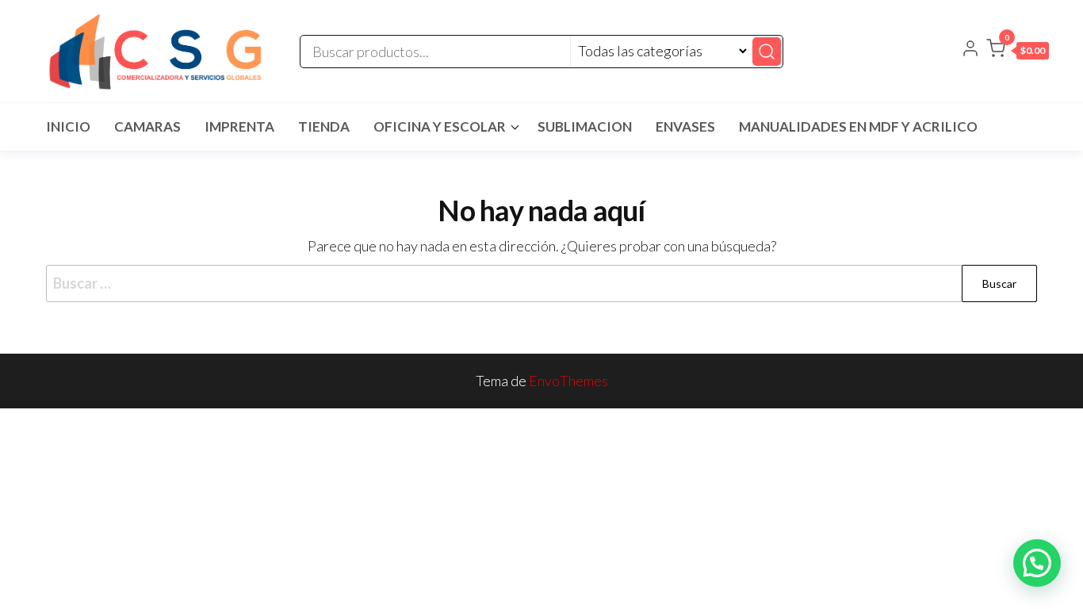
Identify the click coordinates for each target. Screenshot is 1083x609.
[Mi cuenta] (970, 50)
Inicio (68, 126)
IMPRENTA (239, 126)
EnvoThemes (568, 380)
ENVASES (685, 126)
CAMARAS (147, 126)
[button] (1017, 51)
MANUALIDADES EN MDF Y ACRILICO (858, 126)
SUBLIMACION (585, 126)
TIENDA (324, 126)
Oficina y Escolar (439, 126)
